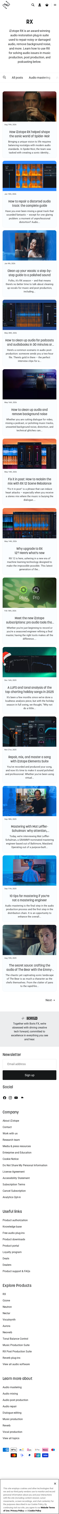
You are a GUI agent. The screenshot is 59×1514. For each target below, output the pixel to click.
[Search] (33, 4)
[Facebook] (5, 1098)
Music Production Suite (16, 1345)
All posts (17, 77)
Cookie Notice (11, 1159)
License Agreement (14, 1171)
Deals (6, 1258)
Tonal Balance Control (15, 1338)
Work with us (10, 1133)
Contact (7, 1127)
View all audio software (16, 1364)
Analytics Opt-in (12, 1197)
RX (4, 1294)
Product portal (11, 1245)
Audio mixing (10, 1393)
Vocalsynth (9, 1319)
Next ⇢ (50, 1000)
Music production (13, 1419)
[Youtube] (16, 1098)
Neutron (7, 1306)
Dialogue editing (12, 1412)
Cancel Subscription (14, 1190)
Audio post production (15, 1400)
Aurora (6, 1326)
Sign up (29, 1075)
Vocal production (12, 1431)
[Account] (39, 4)
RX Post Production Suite (17, 1351)
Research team (11, 1139)
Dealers (7, 1264)
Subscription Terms (14, 1184)
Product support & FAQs (16, 1271)
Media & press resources (17, 1146)
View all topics (11, 1438)
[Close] (55, 1483)
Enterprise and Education (17, 1152)
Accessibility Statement (16, 1178)
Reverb (6, 1425)
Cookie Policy (34, 1510)
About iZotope (11, 1120)
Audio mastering (39, 77)
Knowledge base (12, 1226)
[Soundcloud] (22, 1098)
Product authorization (15, 1220)
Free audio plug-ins (14, 1233)
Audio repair (10, 1406)
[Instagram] (10, 1098)
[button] (4, 77)
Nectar (6, 1313)
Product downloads (14, 1239)
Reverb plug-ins (11, 1357)
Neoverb (7, 1332)
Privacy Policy (17, 1510)
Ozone (6, 1300)
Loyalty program (12, 1252)
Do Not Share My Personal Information (25, 1165)
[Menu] (55, 4)
